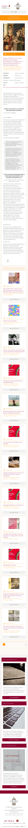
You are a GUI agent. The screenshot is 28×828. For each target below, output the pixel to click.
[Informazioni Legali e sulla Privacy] (25, 826)
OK (22, 826)
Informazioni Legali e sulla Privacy (14, 815)
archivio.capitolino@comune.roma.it (14, 813)
